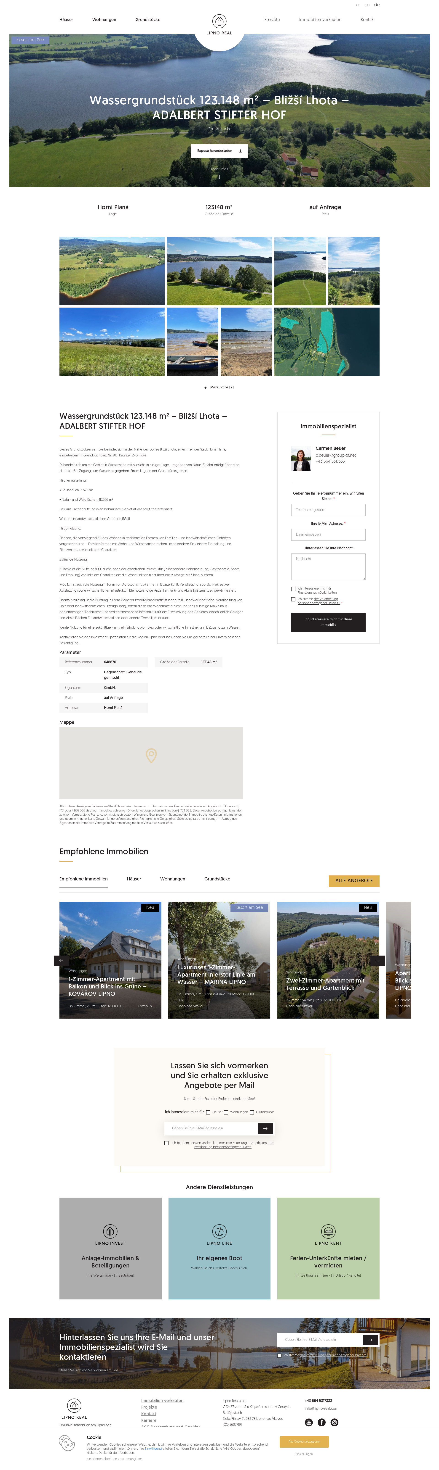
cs (358, 5)
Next (377, 961)
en (367, 5)
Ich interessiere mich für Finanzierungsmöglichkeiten (317, 591)
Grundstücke (148, 20)
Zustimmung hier (130, 1459)
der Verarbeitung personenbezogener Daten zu (333, 1355)
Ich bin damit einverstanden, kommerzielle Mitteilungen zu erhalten (222, 1145)
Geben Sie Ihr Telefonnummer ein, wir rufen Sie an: (328, 496)
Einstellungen (304, 1454)
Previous (61, 961)
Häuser (66, 20)
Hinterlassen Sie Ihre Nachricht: (328, 548)
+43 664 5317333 (330, 462)
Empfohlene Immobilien (83, 879)
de (377, 5)
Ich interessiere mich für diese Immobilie (328, 622)
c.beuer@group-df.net (336, 456)
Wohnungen (104, 20)
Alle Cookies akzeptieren (304, 1441)
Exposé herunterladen (214, 151)
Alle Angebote (354, 881)
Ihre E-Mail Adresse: (327, 524)
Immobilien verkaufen (320, 20)
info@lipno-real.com (321, 1409)
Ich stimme (319, 601)
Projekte (272, 20)
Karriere (149, 1421)
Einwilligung (153, 1449)
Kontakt (368, 20)
